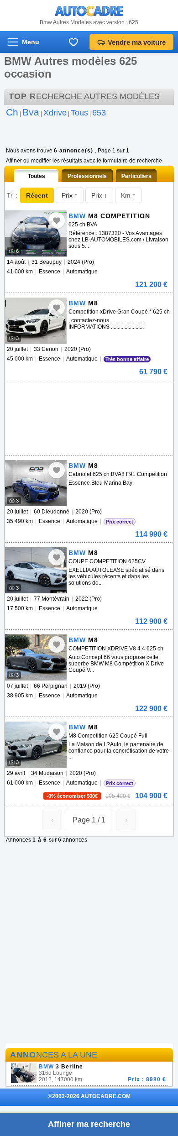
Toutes (36, 176)
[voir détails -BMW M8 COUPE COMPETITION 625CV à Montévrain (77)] (36, 570)
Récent (37, 195)
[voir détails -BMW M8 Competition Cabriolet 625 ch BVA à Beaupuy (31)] (36, 233)
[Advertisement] (87, 394)
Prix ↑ (70, 195)
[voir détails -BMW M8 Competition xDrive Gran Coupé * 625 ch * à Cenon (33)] (36, 321)
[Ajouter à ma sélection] (56, 220)
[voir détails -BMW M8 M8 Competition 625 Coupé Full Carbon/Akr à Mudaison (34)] (36, 745)
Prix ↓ (99, 195)
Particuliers (136, 176)
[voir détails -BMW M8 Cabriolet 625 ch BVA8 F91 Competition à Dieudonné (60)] (36, 483)
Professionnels (87, 176)
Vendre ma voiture (137, 42)
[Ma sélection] (73, 42)
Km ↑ (128, 195)
